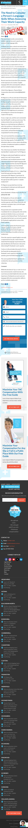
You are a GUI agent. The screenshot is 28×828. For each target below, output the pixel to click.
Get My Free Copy (14, 407)
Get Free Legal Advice (11, 338)
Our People (7, 564)
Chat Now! (12, 546)
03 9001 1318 (11, 540)
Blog (5, 6)
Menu (25, 3)
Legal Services (7, 562)
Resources (6, 570)
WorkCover (10, 287)
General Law (4, 287)
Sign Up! (21, 500)
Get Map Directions (14, 813)
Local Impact (7, 568)
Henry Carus (4, 24)
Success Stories (8, 566)
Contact (6, 574)
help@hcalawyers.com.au (13, 543)
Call (20, 4)
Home (2, 6)
